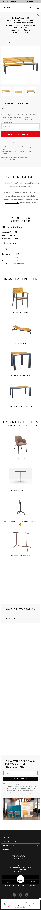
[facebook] (14, 895)
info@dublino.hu (22, 871)
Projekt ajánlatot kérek (20, 134)
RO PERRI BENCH (15, 42)
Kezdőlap (4, 42)
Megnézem (10, 619)
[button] (40, 899)
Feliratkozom (20, 779)
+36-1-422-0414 (22, 869)
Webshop (31, 2)
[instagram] (21, 895)
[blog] (26, 895)
